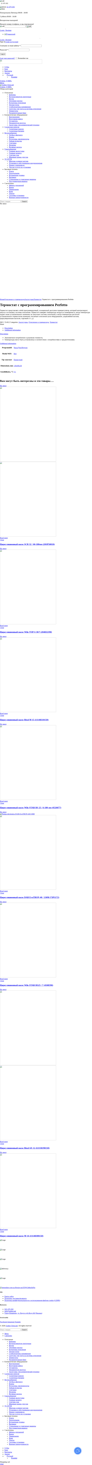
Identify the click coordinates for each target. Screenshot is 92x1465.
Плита (11, 171)
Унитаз (11, 193)
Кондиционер (14, 117)
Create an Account (11, 42)
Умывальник (14, 189)
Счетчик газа (14, 155)
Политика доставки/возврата (15, 1298)
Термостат (38, 299)
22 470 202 (11, 7)
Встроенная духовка (16, 175)
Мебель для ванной (16, 185)
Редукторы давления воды (19, 139)
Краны (11, 137)
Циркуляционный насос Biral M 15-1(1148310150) (24, 720)
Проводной (18, 360)
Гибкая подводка (15, 141)
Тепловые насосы (15, 101)
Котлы (11, 99)
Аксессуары (29, 299)
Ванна (11, 187)
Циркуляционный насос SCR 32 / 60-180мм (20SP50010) (27, 544)
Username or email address (10, 46)
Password (4, 50)
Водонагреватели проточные (20, 97)
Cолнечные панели (16, 129)
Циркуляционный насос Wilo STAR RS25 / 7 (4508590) (26, 985)
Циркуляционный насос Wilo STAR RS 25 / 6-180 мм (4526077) (30, 807)
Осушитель (13, 121)
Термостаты (13, 111)
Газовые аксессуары (16, 151)
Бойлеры (12, 95)
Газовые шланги (15, 153)
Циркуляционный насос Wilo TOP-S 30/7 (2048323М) (26, 632)
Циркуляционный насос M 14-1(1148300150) (21, 1236)
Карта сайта (9, 1296)
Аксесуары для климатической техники (24, 125)
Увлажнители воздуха (17, 123)
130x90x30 (18, 366)
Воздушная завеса (16, 119)
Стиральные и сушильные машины (22, 179)
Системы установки (16, 195)
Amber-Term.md (12, 1326)
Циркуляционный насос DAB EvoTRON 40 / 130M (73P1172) (29, 897)
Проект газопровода (16, 165)
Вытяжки (12, 177)
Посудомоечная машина (18, 181)
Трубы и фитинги (16, 135)
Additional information (12, 330)
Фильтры (12, 145)
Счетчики (12, 143)
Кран (11, 191)
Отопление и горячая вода (14, 299)
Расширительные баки (17, 113)
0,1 (15, 372)
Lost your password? (7, 58)
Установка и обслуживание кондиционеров (25, 163)
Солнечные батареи (16, 131)
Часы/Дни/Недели (20, 348)
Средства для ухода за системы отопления (25, 109)
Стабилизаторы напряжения (20, 107)
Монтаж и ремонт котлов (18, 161)
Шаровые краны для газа (18, 157)
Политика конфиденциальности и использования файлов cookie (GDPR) (32, 1300)
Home (2, 299)
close (2, 1464)
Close (2, 540)
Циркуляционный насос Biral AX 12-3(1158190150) (24, 1148)
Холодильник (14, 173)
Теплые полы (14, 105)
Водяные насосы (15, 147)
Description (8, 328)
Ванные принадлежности (18, 197)
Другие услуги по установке (20, 167)
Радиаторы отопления (17, 103)
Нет (15, 354)
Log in (3, 54)
